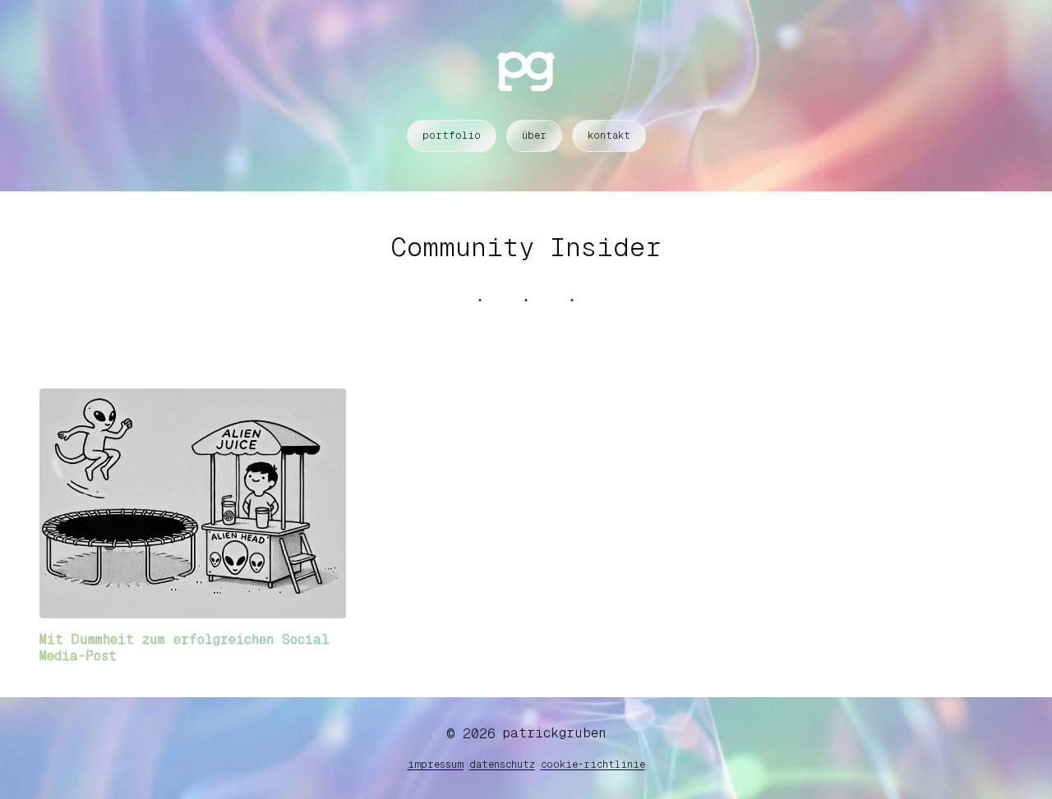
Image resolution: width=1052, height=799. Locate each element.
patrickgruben (554, 733)
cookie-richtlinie (593, 764)
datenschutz (502, 764)
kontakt (609, 135)
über (534, 135)
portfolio (451, 135)
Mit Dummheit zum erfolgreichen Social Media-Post (184, 647)
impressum (436, 764)
